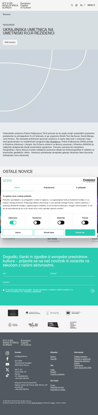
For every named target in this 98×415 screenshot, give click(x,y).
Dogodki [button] (53, 359)
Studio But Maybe (37, 403)
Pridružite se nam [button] (57, 387)
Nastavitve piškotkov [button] (82, 361)
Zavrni (18, 232)
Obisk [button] (52, 370)
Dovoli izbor (49, 232)
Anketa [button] (77, 363)
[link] (7, 353)
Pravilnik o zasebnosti (32, 291)
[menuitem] (72, 5)
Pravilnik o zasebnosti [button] (82, 359)
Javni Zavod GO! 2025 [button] (82, 368)
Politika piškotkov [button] (80, 357)
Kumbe (53, 403)
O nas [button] (52, 385)
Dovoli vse (80, 232)
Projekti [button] (53, 372)
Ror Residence (53, 142)
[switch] (37, 222)
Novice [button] (53, 357)
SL (81, 5)
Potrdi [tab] (17, 188)
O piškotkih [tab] (81, 188)
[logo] (16, 5)
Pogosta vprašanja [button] (57, 374)
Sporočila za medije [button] (57, 390)
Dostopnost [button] (78, 365)
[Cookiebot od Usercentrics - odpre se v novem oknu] (84, 180)
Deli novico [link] (10, 42)
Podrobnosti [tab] (49, 188)
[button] (72, 5)
